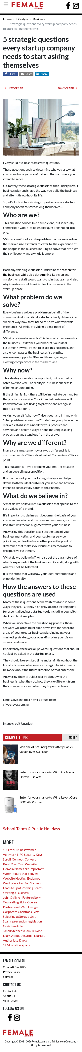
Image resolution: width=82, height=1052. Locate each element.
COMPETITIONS (16, 737)
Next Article (67, 87)
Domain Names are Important (23, 869)
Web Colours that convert (20, 873)
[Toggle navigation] (7, 4)
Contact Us (10, 991)
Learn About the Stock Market (24, 935)
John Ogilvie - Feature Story (22, 897)
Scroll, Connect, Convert (19, 859)
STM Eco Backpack (16, 945)
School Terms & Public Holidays (31, 828)
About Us (9, 995)
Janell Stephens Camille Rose (22, 931)
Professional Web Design (20, 907)
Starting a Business (16, 892)
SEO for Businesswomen (19, 850)
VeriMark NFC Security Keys (23, 854)
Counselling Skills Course (20, 902)
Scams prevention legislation (22, 921)
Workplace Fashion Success (22, 883)
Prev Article (14, 87)
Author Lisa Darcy (15, 940)
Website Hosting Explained (21, 878)
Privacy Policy (11, 972)
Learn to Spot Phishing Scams (23, 888)
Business (39, 19)
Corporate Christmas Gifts (21, 912)
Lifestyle (22, 19)
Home (7, 19)
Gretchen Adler (13, 926)
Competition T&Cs (14, 967)
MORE (72, 737)
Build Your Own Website (20, 864)
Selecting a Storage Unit (19, 916)
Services (8, 976)
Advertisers (10, 1000)
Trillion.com (58, 1041)
